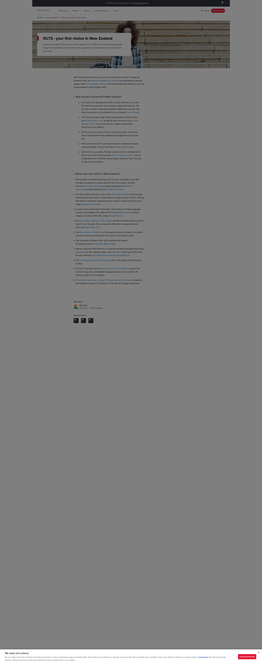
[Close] (258, 652)
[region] (131, 656)
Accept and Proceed (247, 657)
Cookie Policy (203, 657)
